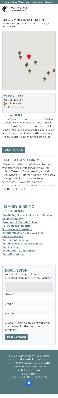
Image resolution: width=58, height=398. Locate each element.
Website (10, 313)
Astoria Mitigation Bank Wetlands (22, 233)
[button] (29, 57)
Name (9, 294)
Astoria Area (8, 26)
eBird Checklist (15, 107)
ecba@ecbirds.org (29, 370)
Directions (15, 150)
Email (9, 303)
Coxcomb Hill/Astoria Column (20, 222)
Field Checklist (14, 100)
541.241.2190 (29, 373)
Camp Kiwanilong (13, 254)
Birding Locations (20, 23)
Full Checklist (14, 103)
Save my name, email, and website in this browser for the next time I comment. (27, 326)
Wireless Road (11, 247)
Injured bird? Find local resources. (23, 2)
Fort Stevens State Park (17, 229)
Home (5, 23)
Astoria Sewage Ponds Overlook (22, 243)
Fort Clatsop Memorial (16, 225)
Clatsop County (40, 23)
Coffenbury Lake (12, 236)
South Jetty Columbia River (18, 250)
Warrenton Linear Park (16, 240)
